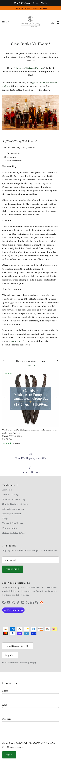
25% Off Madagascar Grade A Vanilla (30, 3)
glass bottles (15, 341)
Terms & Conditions (12, 523)
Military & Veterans (12, 513)
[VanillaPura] (30, 22)
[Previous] (4, 398)
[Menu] (3, 22)
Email (5, 704)
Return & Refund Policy (14, 532)
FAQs (5, 518)
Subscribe (12, 569)
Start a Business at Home (15, 504)
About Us (7, 489)
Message (6, 718)
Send (9, 754)
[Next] (56, 398)
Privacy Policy (9, 527)
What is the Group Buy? (14, 499)
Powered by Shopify (28, 662)
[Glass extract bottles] (30, 129)
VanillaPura (14, 662)
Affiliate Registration (13, 508)
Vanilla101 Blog (10, 494)
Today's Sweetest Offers (30, 361)
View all (30, 365)
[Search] (9, 22)
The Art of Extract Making (28, 68)
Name (5, 690)
